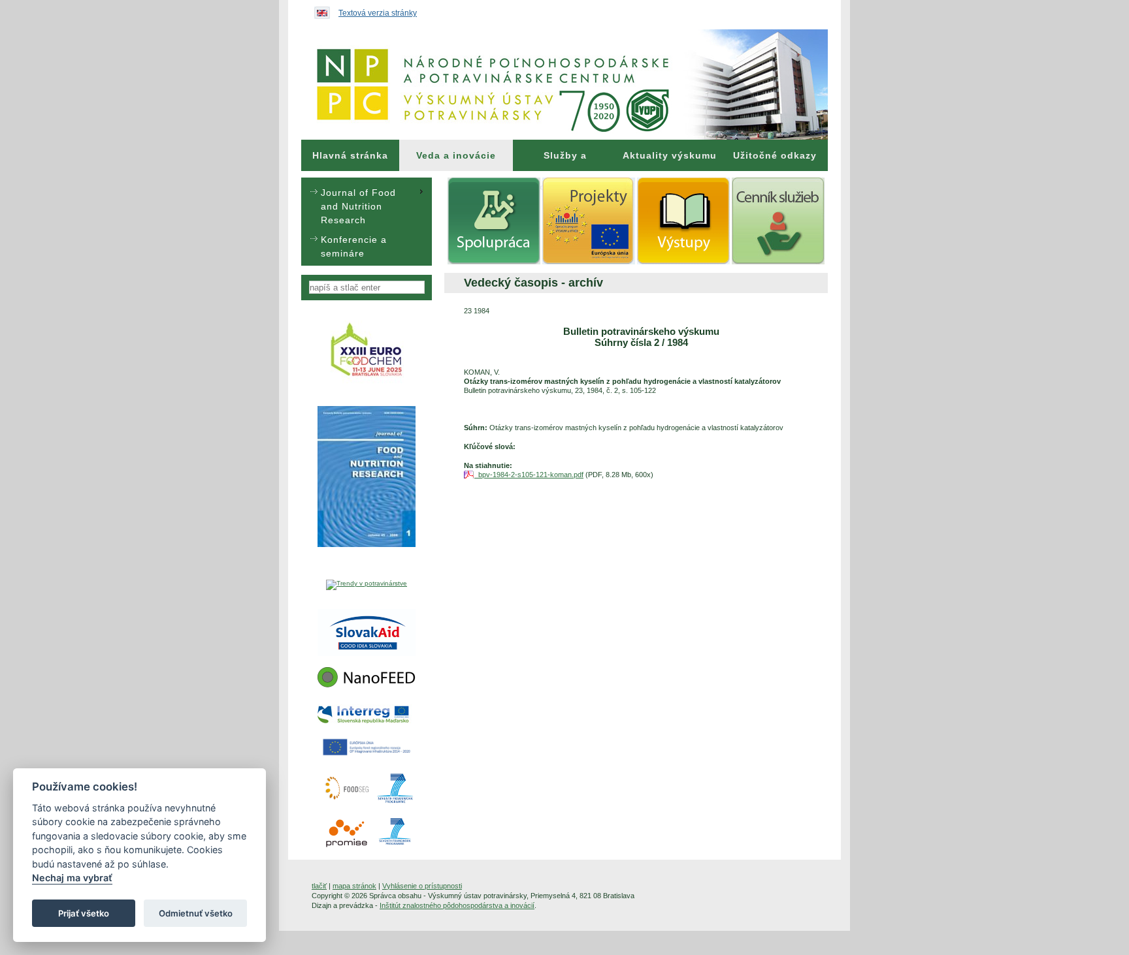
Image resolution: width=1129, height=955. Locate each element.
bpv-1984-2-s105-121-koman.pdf (528, 474)
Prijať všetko (83, 913)
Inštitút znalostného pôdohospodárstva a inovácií (457, 905)
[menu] (367, 221)
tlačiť (319, 886)
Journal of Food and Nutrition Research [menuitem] (358, 206)
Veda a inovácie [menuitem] (456, 155)
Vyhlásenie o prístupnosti (422, 886)
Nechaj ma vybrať (72, 878)
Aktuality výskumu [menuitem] (670, 155)
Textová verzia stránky (377, 13)
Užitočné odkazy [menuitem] (775, 155)
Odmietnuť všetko (196, 913)
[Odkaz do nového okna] (367, 382)
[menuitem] (350, 155)
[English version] (319, 9)
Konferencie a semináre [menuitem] (354, 246)
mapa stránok (354, 886)
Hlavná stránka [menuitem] (350, 155)
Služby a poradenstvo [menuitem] (565, 160)
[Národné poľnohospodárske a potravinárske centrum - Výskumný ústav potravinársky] (564, 84)
